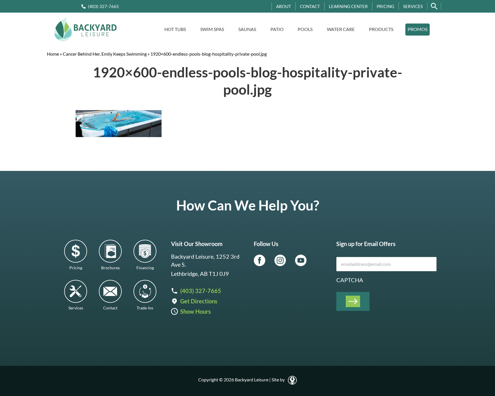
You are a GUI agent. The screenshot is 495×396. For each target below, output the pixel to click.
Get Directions (198, 301)
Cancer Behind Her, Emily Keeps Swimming (105, 53)
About (283, 6)
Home (53, 53)
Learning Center (348, 6)
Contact (310, 6)
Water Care (341, 29)
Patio (277, 29)
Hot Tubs (175, 29)
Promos (417, 29)
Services (413, 6)
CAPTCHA (349, 279)
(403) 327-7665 (103, 6)
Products (381, 29)
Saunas (247, 29)
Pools (305, 29)
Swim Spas (212, 29)
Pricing (385, 6)
